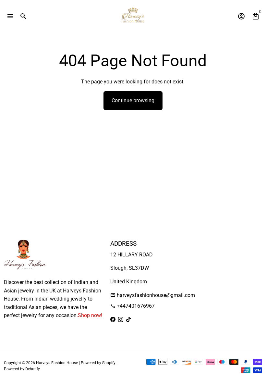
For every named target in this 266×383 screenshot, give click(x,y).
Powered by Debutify (22, 369)
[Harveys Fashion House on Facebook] (112, 319)
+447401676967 (132, 306)
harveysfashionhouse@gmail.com (152, 295)
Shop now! (90, 315)
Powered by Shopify (98, 363)
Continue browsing (133, 100)
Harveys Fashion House (57, 363)
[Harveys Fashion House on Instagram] (120, 319)
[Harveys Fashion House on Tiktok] (128, 319)
